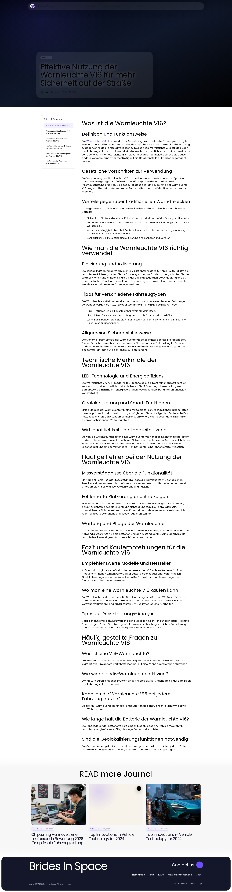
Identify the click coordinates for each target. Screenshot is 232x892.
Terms (192, 884)
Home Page (138, 874)
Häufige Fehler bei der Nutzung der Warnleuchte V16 (58, 147)
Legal (200, 884)
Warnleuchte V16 (96, 141)
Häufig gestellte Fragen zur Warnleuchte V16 (57, 162)
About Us (175, 884)
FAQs (161, 874)
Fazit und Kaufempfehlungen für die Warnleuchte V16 (58, 155)
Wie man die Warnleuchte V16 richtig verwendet (58, 132)
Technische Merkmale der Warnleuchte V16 (56, 140)
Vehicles (46, 57)
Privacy (184, 884)
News (151, 874)
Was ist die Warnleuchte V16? (57, 126)
